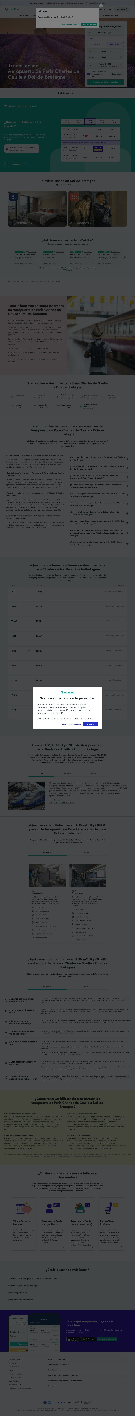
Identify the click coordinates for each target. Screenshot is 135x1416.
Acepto (90, 724)
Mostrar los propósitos (71, 724)
